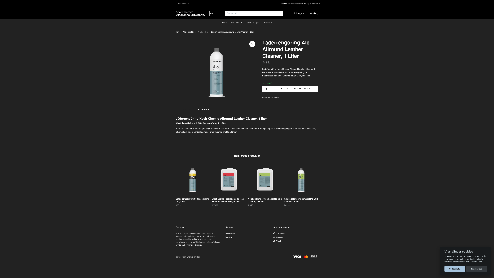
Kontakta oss (229, 237)
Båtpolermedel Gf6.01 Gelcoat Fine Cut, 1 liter (192, 204)
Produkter (235, 26)
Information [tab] (185, 113)
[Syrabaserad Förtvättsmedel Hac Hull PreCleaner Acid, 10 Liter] (229, 183)
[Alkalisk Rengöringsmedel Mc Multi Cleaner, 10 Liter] (265, 183)
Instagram (280, 241)
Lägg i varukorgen (297, 93)
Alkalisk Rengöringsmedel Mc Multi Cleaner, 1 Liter (301, 204)
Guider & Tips (252, 26)
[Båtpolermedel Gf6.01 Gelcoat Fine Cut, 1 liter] (193, 183)
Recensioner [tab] (205, 113)
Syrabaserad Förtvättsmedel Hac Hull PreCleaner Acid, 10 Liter (228, 204)
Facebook (280, 237)
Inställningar (476, 269)
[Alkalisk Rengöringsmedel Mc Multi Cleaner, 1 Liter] (301, 183)
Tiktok (278, 245)
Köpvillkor (228, 241)
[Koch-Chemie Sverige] (211, 15)
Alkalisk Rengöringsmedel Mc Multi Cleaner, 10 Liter (265, 204)
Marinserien (203, 35)
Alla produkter (188, 35)
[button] (329, 189)
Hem (224, 26)
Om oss (266, 26)
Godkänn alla (454, 269)
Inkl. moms (182, 3)
